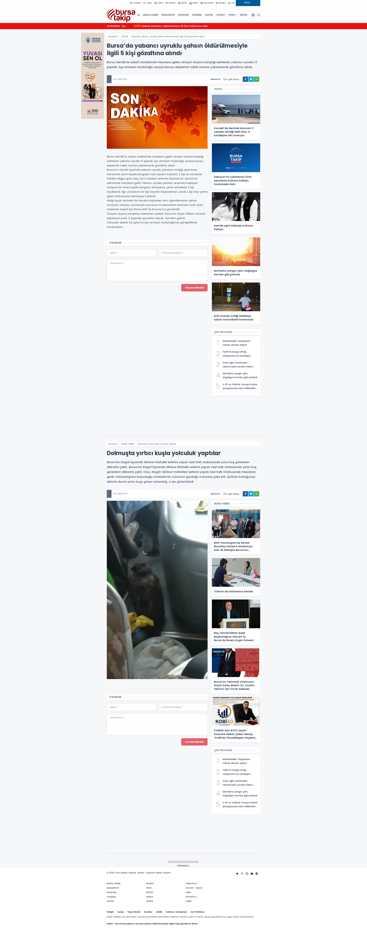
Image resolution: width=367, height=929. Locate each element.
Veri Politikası (197, 911)
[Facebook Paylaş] (245, 79)
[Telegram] (256, 873)
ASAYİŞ (209, 15)
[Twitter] (237, 873)
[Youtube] (251, 873)
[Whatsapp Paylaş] (256, 79)
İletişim (110, 911)
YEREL (188, 892)
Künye (121, 911)
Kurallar (148, 911)
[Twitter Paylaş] (251, 79)
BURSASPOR (168, 15)
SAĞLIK (149, 901)
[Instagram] (247, 873)
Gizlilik (159, 911)
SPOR (232, 15)
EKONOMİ (183, 15)
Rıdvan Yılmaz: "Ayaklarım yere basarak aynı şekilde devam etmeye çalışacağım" (185, 26)
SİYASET (220, 15)
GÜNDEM (197, 15)
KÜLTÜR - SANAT (194, 888)
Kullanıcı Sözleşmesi (176, 911)
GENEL (189, 901)
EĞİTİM (243, 15)
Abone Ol (215, 79)
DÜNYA (149, 896)
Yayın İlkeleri (133, 911)
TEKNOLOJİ (191, 883)
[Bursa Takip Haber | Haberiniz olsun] (121, 14)
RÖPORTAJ (191, 896)
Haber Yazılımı (163, 872)
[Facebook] (242, 873)
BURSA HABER (150, 15)
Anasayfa (113, 36)
